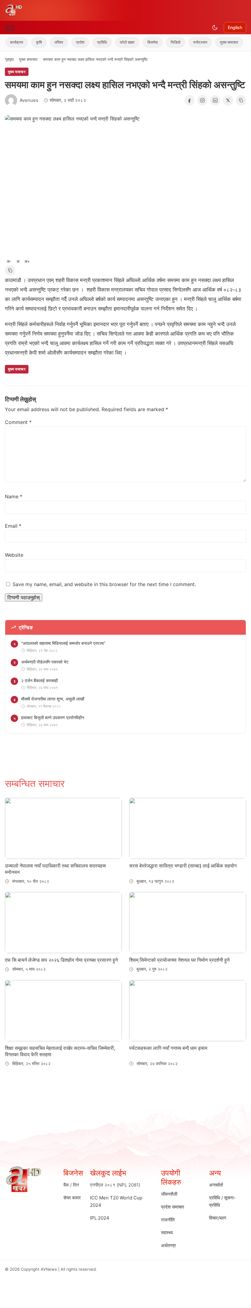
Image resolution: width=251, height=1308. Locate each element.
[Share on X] (228, 100)
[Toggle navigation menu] (10, 28)
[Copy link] (241, 100)
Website (14, 555)
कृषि (30, 42)
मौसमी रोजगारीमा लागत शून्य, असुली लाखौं (52, 698)
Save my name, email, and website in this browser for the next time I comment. (104, 584)
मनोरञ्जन (191, 42)
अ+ (27, 261)
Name (13, 496)
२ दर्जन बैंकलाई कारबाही (39, 680)
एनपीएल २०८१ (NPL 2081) (115, 1185)
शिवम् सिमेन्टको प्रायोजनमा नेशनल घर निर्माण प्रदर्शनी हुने (179, 960)
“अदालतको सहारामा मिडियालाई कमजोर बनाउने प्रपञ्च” (63, 643)
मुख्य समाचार (220, 42)
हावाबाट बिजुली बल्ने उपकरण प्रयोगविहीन (52, 717)
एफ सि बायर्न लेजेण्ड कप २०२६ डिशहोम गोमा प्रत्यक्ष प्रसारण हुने (61, 960)
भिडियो (166, 42)
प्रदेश (71, 42)
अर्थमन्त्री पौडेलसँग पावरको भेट (45, 661)
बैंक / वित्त (71, 1185)
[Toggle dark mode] (215, 27)
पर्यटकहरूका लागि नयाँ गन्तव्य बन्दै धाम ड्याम (168, 1048)
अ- (9, 261)
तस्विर (50, 42)
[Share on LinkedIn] (215, 100)
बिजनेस (143, 42)
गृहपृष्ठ (9, 59)
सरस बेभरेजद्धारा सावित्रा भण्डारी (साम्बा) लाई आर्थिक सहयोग (183, 866)
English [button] (235, 27)
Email (13, 526)
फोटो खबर (118, 42)
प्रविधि (93, 42)
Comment (18, 422)
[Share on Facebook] (189, 100)
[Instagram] (202, 100)
